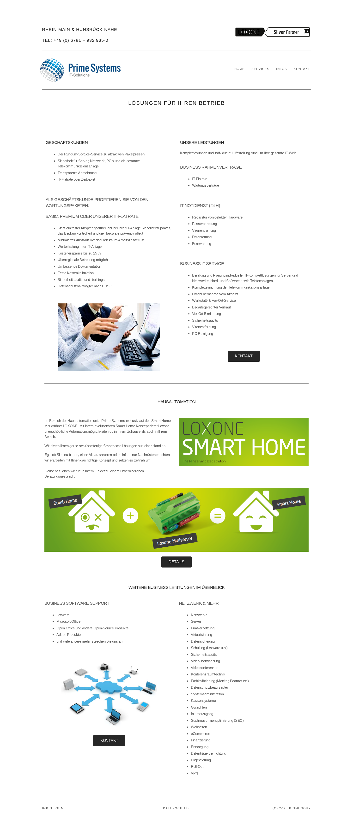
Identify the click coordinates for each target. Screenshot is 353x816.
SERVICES (260, 69)
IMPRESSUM (53, 808)
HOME (239, 69)
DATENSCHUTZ (176, 808)
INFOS (281, 69)
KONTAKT (302, 69)
